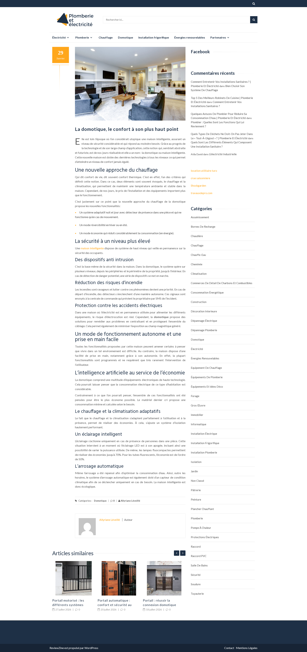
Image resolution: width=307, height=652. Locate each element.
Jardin (194, 471)
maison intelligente (92, 248)
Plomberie (82, 37)
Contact (229, 648)
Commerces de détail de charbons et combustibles (221, 283)
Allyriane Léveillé (130, 500)
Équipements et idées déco (207, 386)
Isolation (196, 461)
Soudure (196, 584)
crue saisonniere (200, 178)
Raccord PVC (198, 556)
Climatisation (199, 273)
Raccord (196, 546)
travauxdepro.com (201, 193)
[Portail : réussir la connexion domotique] (164, 578)
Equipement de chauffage (206, 367)
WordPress (91, 648)
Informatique (198, 424)
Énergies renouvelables (189, 37)
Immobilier (197, 414)
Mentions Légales (246, 648)
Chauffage (106, 37)
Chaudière (197, 236)
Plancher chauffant (202, 508)
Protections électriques (205, 537)
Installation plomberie (204, 452)
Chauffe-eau (198, 254)
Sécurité (196, 574)
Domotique (125, 37)
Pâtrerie (196, 490)
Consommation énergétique (207, 292)
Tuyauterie (197, 593)
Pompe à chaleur (201, 527)
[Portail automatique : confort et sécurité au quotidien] (119, 578)
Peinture (196, 499)
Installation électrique (204, 433)
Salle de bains (199, 565)
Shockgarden (198, 185)
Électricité (59, 37)
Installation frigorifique (153, 37)
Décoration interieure (204, 311)
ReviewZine (57, 648)
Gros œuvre (198, 405)
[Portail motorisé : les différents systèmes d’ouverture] (73, 578)
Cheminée (196, 264)
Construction (198, 301)
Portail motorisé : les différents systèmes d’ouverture (68, 604)
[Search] (253, 19)
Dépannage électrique (204, 320)
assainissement (200, 217)
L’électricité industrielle (223, 154)
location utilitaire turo (204, 170)
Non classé (197, 480)
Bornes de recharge (203, 226)
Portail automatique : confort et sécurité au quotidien (115, 604)
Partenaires (218, 37)
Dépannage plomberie (204, 330)
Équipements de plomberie (207, 377)
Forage (195, 396)
